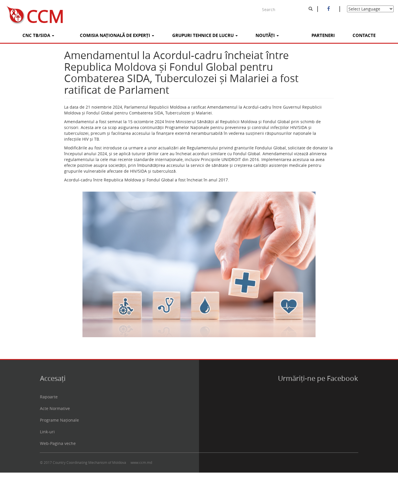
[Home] (13, 13)
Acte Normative (55, 408)
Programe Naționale (59, 420)
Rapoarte (49, 397)
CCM (45, 13)
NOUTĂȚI (266, 35)
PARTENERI (323, 35)
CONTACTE (364, 35)
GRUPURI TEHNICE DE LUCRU (203, 35)
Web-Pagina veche (58, 443)
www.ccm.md (141, 462)
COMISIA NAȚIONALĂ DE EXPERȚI (115, 35)
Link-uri (47, 431)
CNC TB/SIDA (36, 35)
